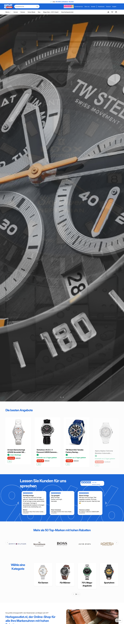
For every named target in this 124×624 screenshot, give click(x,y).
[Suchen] (37, 6)
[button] (116, 12)
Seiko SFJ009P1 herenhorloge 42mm (74, 451)
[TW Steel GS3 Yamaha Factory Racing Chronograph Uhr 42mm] (18, 432)
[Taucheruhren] (109, 572)
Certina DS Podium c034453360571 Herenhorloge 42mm (103, 451)
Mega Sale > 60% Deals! (50, 12)
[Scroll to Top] (121, 615)
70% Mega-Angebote (87, 584)
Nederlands (101, 6)
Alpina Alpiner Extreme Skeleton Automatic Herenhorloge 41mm (46, 451)
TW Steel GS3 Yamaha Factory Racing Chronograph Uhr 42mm (17, 451)
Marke (7, 12)
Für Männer (65, 582)
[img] (86, 483)
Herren (15, 12)
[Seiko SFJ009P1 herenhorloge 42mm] (76, 432)
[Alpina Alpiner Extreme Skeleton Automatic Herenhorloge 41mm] (47, 432)
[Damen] (43, 572)
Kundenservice (79, 6)
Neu (39, 12)
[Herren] (65, 572)
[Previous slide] (7, 543)
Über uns (86, 6)
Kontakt (93, 6)
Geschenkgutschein (67, 12)
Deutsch (108, 6)
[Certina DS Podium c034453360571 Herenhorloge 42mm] (106, 432)
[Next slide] (117, 543)
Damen (22, 12)
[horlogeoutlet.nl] (8, 6)
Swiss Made (31, 12)
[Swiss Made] (87, 572)
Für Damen (43, 582)
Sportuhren (109, 582)
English (114, 6)
